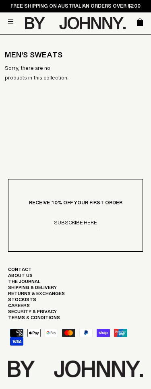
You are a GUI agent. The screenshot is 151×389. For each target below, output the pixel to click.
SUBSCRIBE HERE (75, 224)
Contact (20, 271)
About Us (20, 277)
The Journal (24, 283)
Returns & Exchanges (36, 295)
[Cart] (138, 23)
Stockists (22, 301)
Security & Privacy (32, 314)
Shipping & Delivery (32, 289)
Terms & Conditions (34, 320)
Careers (19, 307)
